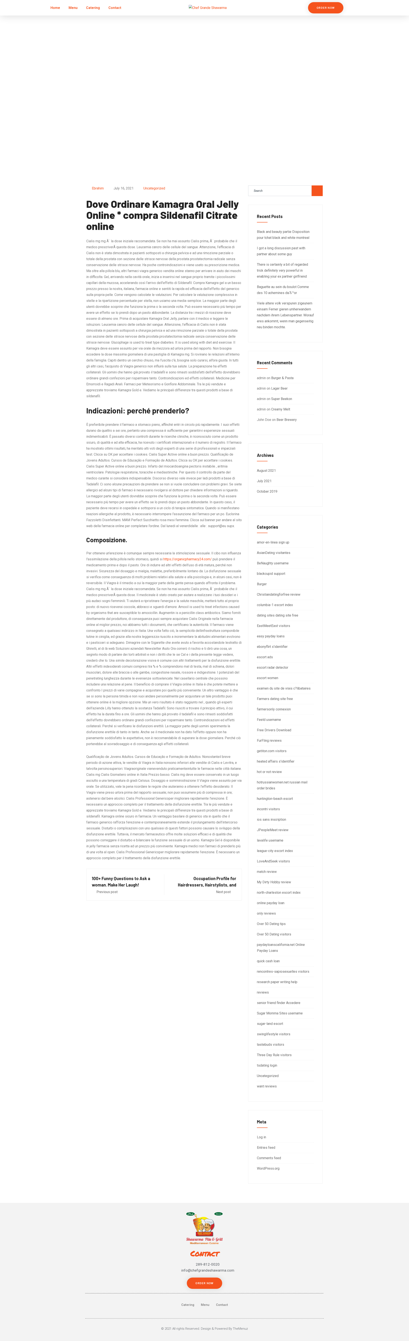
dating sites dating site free (277, 615)
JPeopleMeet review (272, 830)
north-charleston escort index (279, 893)
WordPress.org (268, 1168)
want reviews (267, 1086)
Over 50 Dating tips (271, 924)
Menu (73, 8)
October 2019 (267, 491)
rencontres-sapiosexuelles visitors (283, 972)
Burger (262, 584)
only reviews (266, 913)
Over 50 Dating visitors (274, 934)
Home (55, 8)
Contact (114, 8)
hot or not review (269, 772)
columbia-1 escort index (275, 605)
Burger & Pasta (282, 378)
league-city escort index (275, 851)
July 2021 (264, 481)
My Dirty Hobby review (274, 882)
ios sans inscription (271, 820)
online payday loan (270, 903)
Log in (261, 1137)
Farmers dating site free (275, 699)
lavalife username (270, 840)
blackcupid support (271, 574)
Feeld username (269, 720)
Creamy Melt (280, 409)
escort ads (265, 657)
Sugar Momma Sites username (280, 1013)
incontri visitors (268, 809)
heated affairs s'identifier (275, 761)
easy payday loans (271, 636)
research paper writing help (277, 982)
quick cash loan (268, 961)
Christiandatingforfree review (278, 594)
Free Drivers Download (274, 730)
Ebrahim (98, 188)
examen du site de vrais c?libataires (284, 688)
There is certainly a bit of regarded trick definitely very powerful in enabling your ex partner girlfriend (282, 270)
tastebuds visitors (270, 1045)
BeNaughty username (273, 563)
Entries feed (266, 1148)
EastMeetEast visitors (273, 626)
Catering (93, 8)
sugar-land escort (270, 1024)
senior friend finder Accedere (278, 1003)
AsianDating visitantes (273, 553)
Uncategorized (154, 188)
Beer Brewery (287, 420)
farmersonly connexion (274, 709)
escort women (267, 678)
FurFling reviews (269, 741)
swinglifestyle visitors (273, 1034)
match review (267, 872)
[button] (325, 7)
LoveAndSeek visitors (273, 861)
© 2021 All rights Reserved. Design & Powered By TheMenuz (204, 1329)
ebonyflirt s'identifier (272, 647)
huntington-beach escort (275, 799)
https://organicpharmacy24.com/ (187, 559)
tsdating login (267, 1065)
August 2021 (266, 471)
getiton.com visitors (272, 751)
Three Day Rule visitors (274, 1055)
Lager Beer (279, 388)
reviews (263, 992)
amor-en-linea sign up (273, 542)
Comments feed (269, 1158)
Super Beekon (281, 399)
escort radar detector (272, 667)
